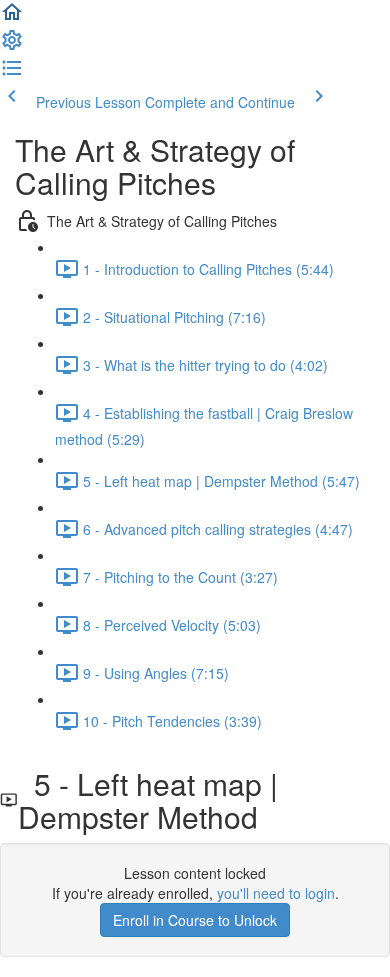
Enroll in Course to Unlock (195, 920)
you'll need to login (276, 893)
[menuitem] (12, 46)
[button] (12, 18)
